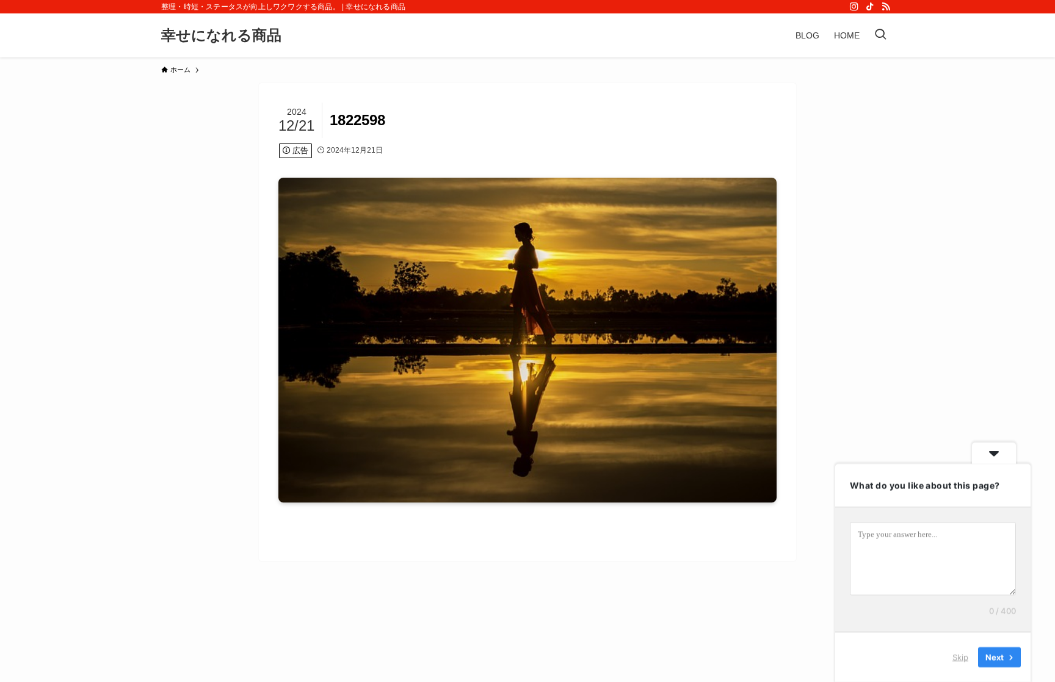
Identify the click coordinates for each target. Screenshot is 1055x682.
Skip (960, 657)
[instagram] (854, 6)
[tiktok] (870, 6)
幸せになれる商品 (221, 35)
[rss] (886, 6)
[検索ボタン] (880, 35)
